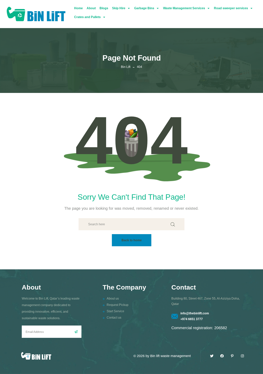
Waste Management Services (184, 8)
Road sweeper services (231, 8)
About (91, 8)
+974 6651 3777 (191, 319)
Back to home (131, 240)
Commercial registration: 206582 (199, 328)
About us (113, 298)
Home (78, 8)
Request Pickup (117, 304)
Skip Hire (118, 8)
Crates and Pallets (87, 17)
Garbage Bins (144, 8)
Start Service (115, 311)
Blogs (104, 8)
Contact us (114, 317)
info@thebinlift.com (194, 313)
